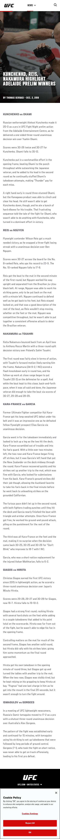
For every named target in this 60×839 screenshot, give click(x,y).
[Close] (56, 792)
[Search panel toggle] (55, 5)
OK (30, 833)
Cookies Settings (30, 814)
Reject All (29, 823)
